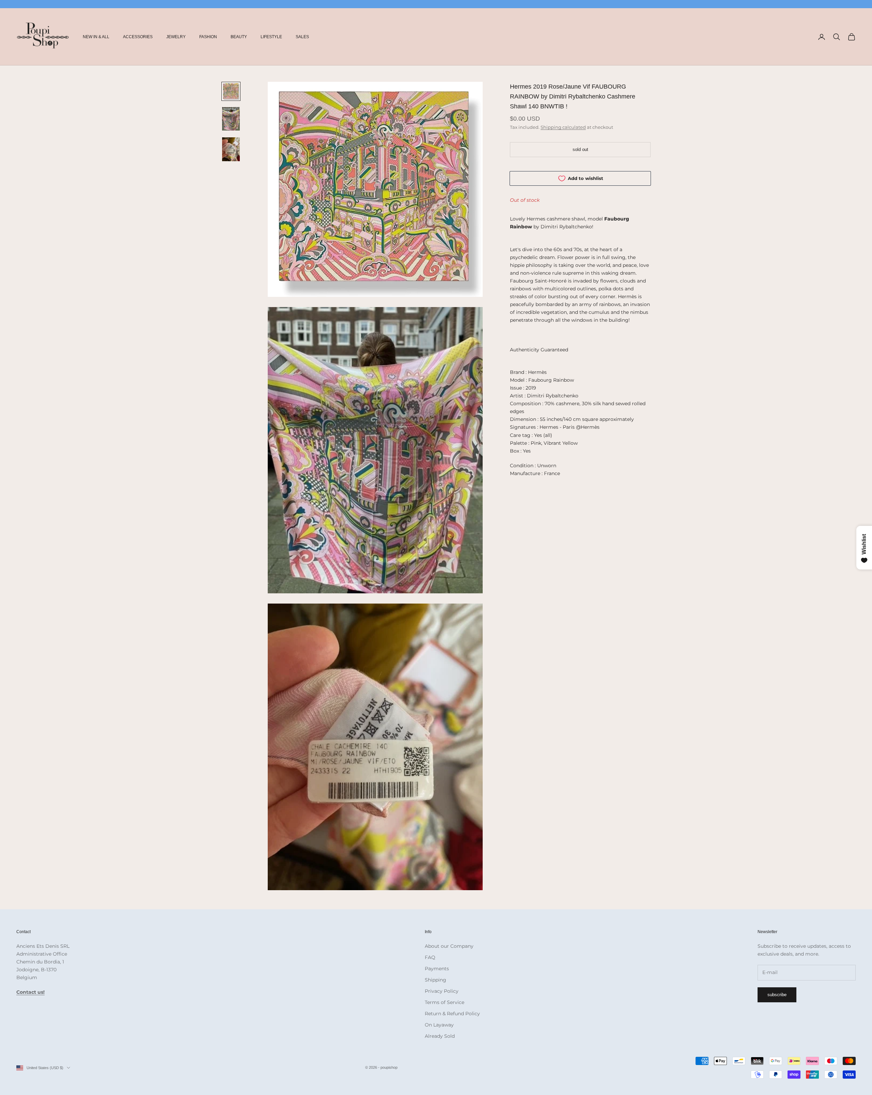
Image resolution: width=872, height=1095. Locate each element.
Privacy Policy (441, 991)
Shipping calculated (563, 127)
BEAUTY (239, 36)
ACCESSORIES (138, 36)
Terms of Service (444, 1002)
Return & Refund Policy (452, 1013)
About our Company (449, 946)
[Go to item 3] (230, 149)
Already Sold (440, 1036)
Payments (437, 968)
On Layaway (439, 1025)
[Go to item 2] (230, 119)
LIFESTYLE (271, 36)
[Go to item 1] (230, 91)
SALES (302, 36)
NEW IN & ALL (96, 36)
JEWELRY (176, 36)
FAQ (430, 957)
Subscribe (777, 994)
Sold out (580, 149)
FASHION (208, 36)
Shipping (435, 980)
